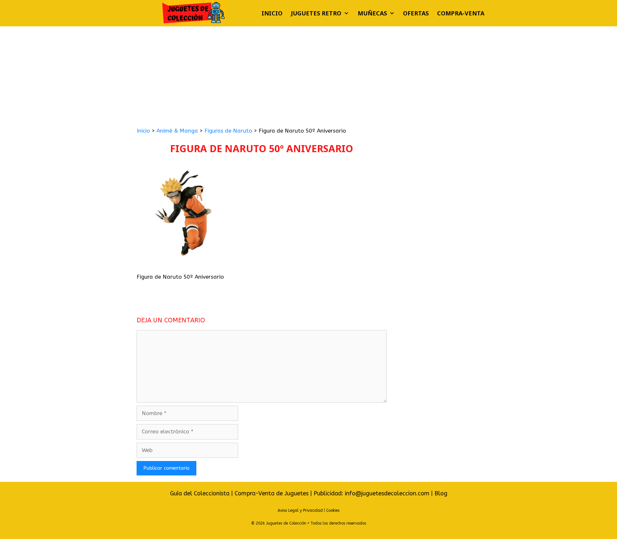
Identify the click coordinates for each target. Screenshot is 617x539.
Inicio (272, 13)
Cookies (332, 510)
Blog (440, 493)
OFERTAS (416, 13)
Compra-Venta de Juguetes (271, 493)
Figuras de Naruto (228, 130)
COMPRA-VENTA (460, 13)
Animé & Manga (177, 130)
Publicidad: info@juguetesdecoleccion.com (372, 493)
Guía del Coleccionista (199, 493)
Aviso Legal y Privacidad (300, 510)
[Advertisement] (308, 74)
